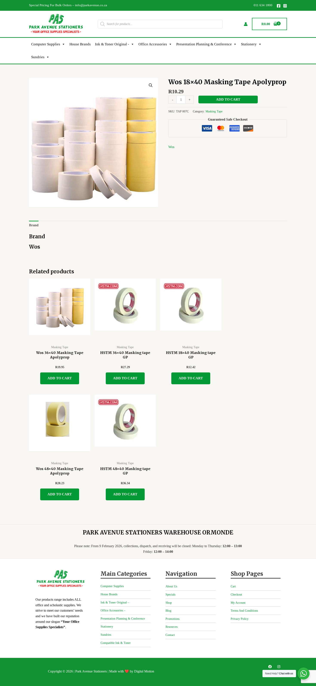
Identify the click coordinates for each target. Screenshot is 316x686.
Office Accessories (152, 44)
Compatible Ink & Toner (116, 643)
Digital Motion (144, 671)
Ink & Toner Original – (115, 602)
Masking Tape (214, 111)
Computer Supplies (45, 44)
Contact (170, 635)
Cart (233, 586)
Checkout (236, 594)
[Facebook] (279, 6)
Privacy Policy (240, 618)
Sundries (37, 57)
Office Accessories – (113, 610)
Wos (171, 147)
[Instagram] (285, 6)
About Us (171, 586)
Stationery (249, 44)
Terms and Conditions (244, 610)
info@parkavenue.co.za (91, 5)
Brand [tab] (33, 225)
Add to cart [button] (60, 378)
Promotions (172, 618)
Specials (170, 594)
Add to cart (228, 99)
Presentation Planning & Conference (204, 44)
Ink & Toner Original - (112, 44)
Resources (172, 626)
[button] (151, 85)
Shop (169, 602)
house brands (80, 44)
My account (238, 602)
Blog (168, 610)
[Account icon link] (246, 24)
